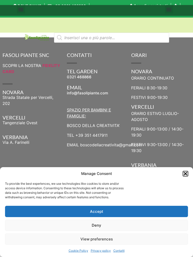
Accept (96, 211)
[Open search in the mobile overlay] (111, 38)
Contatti (119, 250)
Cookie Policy (78, 250)
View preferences (96, 239)
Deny (96, 225)
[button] (185, 173)
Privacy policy (101, 250)
